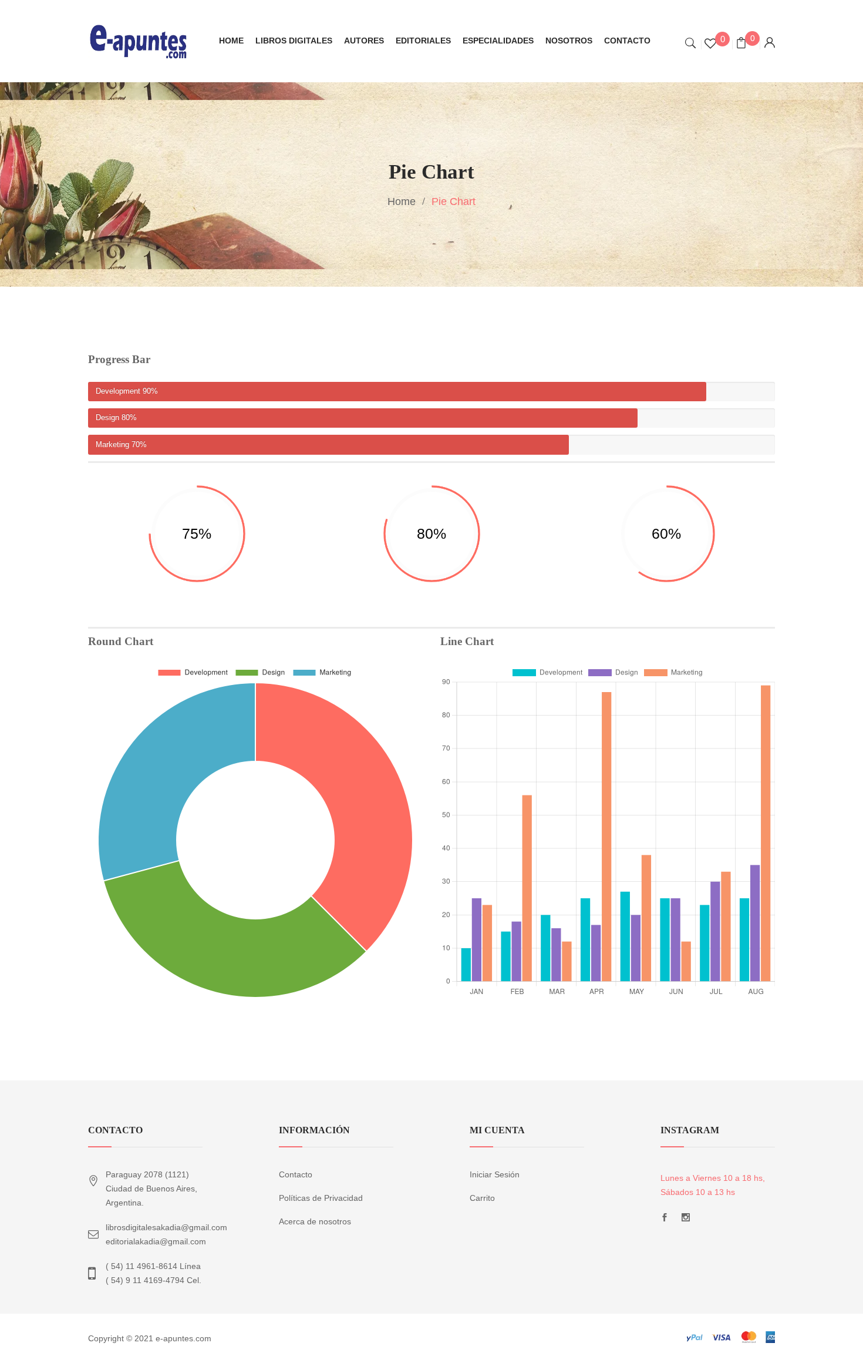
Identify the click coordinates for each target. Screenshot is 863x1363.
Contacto (295, 1174)
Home (401, 201)
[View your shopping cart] (741, 44)
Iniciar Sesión (495, 1174)
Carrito (482, 1198)
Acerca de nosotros (315, 1221)
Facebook (664, 1220)
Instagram (686, 1220)
